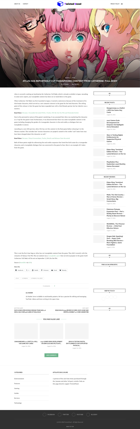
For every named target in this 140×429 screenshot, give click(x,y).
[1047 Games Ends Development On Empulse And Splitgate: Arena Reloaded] (51, 331)
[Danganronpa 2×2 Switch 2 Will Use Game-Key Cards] (26, 331)
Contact (25, 4)
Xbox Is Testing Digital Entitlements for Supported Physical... (77, 343)
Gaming (16, 388)
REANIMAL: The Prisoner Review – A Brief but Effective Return (116, 226)
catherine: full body (37, 278)
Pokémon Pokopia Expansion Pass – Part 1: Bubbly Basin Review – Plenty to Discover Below (116, 212)
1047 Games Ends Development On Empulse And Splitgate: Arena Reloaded (115, 124)
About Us (17, 4)
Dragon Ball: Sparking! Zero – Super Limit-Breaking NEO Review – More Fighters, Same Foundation (115, 240)
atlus (17, 278)
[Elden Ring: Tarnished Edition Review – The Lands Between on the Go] (99, 152)
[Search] (125, 4)
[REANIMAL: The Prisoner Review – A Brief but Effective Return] (99, 227)
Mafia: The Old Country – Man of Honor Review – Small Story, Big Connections (116, 198)
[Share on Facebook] (56, 286)
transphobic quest (54, 256)
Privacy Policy (115, 4)
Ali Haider (66, 84)
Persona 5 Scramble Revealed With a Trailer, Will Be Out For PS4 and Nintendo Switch (50, 113)
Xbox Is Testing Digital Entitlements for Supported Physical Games (115, 138)
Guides (16, 393)
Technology (18, 403)
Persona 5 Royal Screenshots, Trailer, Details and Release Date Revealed (46, 138)
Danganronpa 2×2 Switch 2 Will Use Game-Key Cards (116, 110)
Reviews (17, 398)
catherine (25, 278)
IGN (30, 262)
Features (17, 383)
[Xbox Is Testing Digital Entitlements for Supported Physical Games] (77, 331)
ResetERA (23, 262)
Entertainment (19, 379)
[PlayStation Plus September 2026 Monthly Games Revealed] (99, 165)
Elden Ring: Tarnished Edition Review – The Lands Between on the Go (116, 152)
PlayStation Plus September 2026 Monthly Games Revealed (116, 164)
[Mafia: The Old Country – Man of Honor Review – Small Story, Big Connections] (99, 197)
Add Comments (51, 355)
